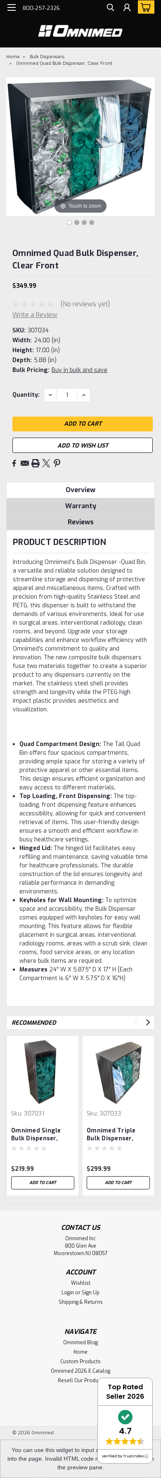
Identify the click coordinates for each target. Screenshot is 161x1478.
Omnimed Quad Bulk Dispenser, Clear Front (64, 63)
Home (13, 57)
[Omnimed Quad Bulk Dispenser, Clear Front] (84, 222)
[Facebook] (14, 463)
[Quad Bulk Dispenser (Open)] (76, 222)
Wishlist (80, 1283)
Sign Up (90, 1292)
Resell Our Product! (81, 1380)
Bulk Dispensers (47, 57)
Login (68, 1292)
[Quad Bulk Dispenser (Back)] (91, 222)
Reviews (81, 522)
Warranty (80, 506)
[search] (110, 8)
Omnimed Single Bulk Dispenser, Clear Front (36, 1135)
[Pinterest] (57, 463)
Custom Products (80, 1361)
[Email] (25, 463)
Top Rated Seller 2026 (125, 1391)
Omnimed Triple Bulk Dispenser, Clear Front (111, 1135)
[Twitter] (46, 463)
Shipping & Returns (81, 1302)
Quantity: (26, 395)
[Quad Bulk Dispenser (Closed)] (69, 222)
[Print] (35, 463)
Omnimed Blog (80, 1342)
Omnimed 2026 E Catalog (80, 1371)
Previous (136, 1022)
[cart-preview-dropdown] (144, 7)
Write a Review (34, 314)
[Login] (127, 8)
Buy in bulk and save (79, 370)
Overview (80, 490)
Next (148, 1022)
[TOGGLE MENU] (11, 7)
